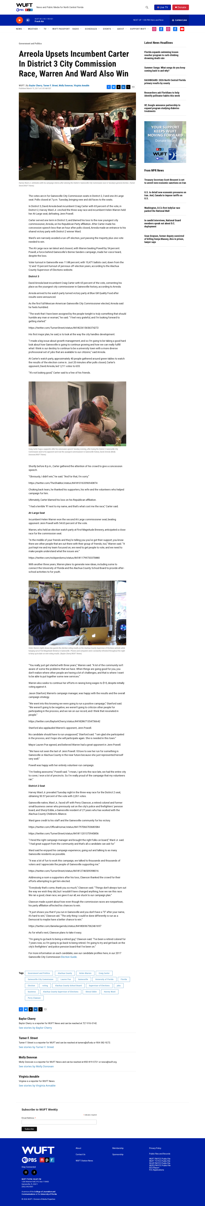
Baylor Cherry (35, 85)
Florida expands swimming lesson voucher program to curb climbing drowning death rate (161, 55)
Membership (118, 1148)
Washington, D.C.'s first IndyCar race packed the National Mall (162, 209)
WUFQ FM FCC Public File (160, 1165)
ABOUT (120, 29)
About (78, 1148)
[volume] (28, 20)
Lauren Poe (66, 979)
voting (45, 985)
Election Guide (69, 956)
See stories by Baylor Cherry (35, 1027)
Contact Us (80, 1154)
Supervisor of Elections (99, 985)
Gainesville (83, 979)
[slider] (32, 20)
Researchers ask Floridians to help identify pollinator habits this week (162, 94)
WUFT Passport (61, 29)
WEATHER (33, 29)
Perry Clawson (34, 998)
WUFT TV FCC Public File (159, 1161)
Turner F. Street (50, 85)
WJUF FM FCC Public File (159, 1163)
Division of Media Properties (44, 1199)
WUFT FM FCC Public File (159, 1159)
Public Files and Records (159, 1154)
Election (31, 985)
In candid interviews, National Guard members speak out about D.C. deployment (162, 223)
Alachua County (65, 973)
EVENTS (107, 29)
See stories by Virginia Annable (37, 1085)
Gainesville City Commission (40, 979)
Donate (182, 7)
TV (45, 29)
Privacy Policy (155, 1148)
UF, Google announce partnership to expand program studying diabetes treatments (162, 108)
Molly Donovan (66, 85)
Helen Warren (85, 973)
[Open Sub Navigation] (24, 29)
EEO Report (154, 1168)
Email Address (29, 1118)
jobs (119, 985)
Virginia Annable (81, 85)
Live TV (164, 7)
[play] (19, 20)
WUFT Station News (84, 1161)
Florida (124, 979)
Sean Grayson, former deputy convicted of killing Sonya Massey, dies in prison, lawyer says (164, 238)
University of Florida (104, 979)
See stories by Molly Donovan (36, 1066)
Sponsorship (117, 1154)
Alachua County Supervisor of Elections (60, 992)
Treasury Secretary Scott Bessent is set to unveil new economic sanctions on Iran (165, 181)
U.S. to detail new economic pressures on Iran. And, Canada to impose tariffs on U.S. (165, 195)
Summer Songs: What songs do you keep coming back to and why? (164, 69)
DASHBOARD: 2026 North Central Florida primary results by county (165, 82)
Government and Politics (30, 43)
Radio (76, 29)
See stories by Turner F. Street (36, 1047)
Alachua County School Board (68, 985)
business (32, 992)
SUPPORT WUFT (138, 29)
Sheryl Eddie (91, 992)
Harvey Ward (109, 992)
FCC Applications (156, 1170)
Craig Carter (104, 973)
